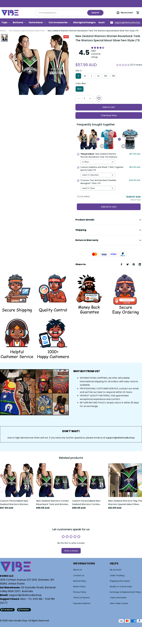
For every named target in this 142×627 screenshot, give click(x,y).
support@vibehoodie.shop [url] (120, 437)
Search (95, 12)
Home (3, 30)
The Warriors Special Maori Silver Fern (27, 30)
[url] (127, 22)
